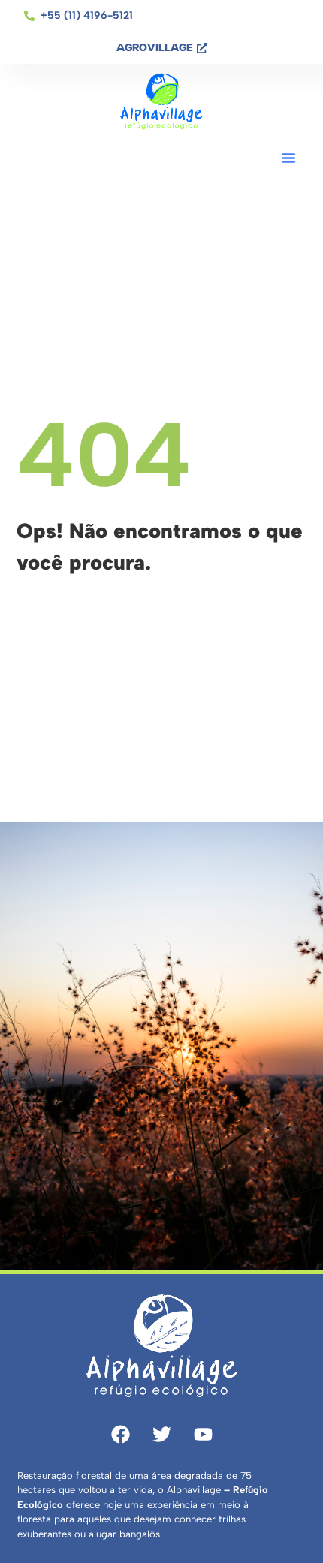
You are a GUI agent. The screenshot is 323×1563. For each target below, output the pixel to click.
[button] (288, 157)
